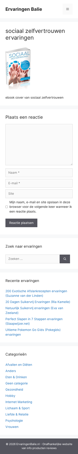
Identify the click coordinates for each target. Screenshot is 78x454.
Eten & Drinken (16, 377)
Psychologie (14, 420)
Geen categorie (16, 383)
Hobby (10, 396)
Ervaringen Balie (23, 9)
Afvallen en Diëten (18, 365)
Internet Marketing (18, 402)
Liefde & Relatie (16, 414)
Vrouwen (12, 427)
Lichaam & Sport (17, 408)
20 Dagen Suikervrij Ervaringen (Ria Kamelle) (37, 302)
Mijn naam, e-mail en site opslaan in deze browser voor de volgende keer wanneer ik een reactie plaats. (40, 206)
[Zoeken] (65, 259)
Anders (10, 371)
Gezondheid (14, 389)
